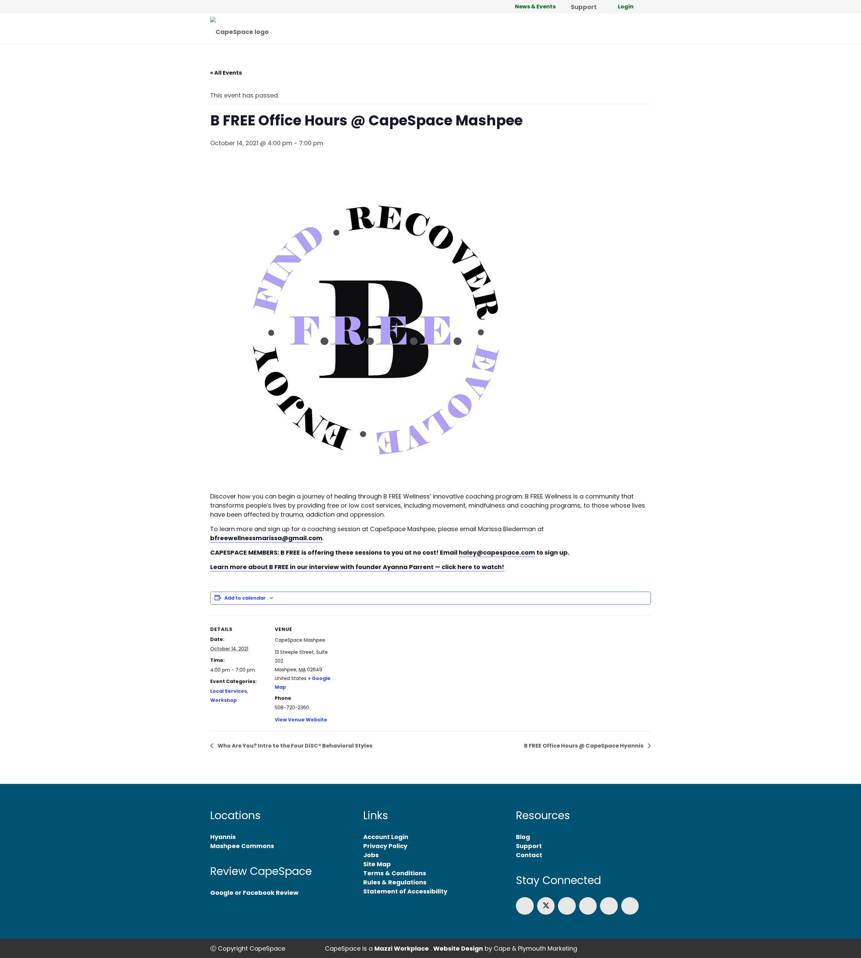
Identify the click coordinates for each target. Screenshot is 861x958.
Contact (529, 855)
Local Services (228, 691)
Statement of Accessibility (405, 891)
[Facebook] (525, 906)
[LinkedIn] (567, 906)
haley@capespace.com (497, 552)
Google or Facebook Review (254, 892)
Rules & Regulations (394, 882)
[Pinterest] (630, 906)
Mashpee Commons (242, 846)
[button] (602, 6)
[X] (546, 906)
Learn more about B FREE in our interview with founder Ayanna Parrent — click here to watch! (357, 567)
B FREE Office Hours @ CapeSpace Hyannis (584, 746)
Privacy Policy (385, 846)
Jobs (371, 855)
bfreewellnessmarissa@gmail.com (266, 538)
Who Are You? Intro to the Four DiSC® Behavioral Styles (294, 746)
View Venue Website (301, 719)
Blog (523, 837)
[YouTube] (609, 906)
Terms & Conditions (394, 873)
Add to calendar (245, 598)
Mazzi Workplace (401, 948)
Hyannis (223, 837)
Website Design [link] (458, 948)
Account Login (385, 837)
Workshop (223, 700)
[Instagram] (588, 906)
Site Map (377, 864)
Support (529, 846)
